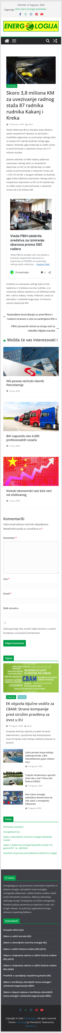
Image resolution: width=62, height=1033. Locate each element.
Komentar (10, 538)
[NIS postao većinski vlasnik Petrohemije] (31, 349)
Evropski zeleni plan (13, 929)
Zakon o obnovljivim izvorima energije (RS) (25, 942)
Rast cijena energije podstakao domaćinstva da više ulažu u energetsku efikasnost (38, 799)
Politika (22, 697)
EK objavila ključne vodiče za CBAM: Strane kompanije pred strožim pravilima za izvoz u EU (30, 711)
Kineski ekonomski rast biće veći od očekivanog (29, 493)
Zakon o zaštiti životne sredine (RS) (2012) (24, 949)
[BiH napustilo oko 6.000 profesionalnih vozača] (31, 404)
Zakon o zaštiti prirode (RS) (17, 936)
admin (30, 124)
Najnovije (11, 697)
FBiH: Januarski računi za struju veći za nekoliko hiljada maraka (33, 328)
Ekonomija (12, 86)
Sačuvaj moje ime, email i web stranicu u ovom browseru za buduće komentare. (29, 631)
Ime (6, 579)
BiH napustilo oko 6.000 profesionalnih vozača (22, 438)
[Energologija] (7, 40)
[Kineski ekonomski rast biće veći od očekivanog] (31, 459)
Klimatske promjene (13, 826)
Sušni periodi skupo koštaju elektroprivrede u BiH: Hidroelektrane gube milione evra (39, 757)
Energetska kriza (11, 831)
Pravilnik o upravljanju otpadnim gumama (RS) (27, 975)
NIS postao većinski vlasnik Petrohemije (25, 383)
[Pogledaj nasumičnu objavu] (55, 40)
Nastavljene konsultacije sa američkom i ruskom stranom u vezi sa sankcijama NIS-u (32, 317)
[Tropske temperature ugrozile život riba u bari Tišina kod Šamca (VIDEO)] (13, 780)
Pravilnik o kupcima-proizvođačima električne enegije (30, 853)
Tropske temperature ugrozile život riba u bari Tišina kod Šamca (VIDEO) (40, 778)
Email (7, 593)
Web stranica (10, 608)
